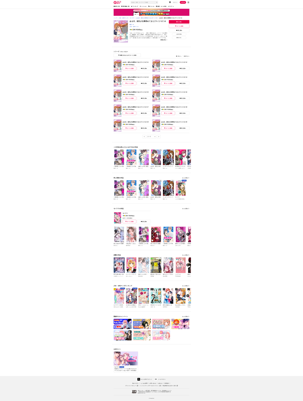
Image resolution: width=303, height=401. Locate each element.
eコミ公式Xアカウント (145, 380)
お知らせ (160, 383)
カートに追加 (180, 26)
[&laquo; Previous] (144, 136)
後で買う (180, 37)
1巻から (179, 56)
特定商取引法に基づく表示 (170, 385)
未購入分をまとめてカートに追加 (128, 55)
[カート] (170, 2)
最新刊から (186, 56)
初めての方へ (135, 383)
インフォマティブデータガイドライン (149, 385)
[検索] (156, 2)
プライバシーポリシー (131, 385)
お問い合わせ (152, 383)
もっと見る (185, 177)
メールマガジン (162, 379)
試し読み (180, 30)
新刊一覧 (117, 6)
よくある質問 (144, 383)
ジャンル (152, 6)
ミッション (144, 6)
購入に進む (179, 21)
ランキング (135, 6)
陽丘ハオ (132, 24)
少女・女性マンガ (134, 26)
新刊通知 (180, 34)
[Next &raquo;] (158, 136)
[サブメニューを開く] (188, 2)
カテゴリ (170, 6)
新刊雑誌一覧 (126, 6)
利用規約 (166, 383)
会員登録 (183, 2)
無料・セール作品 (161, 6)
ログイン (175, 2)
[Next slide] (187, 157)
